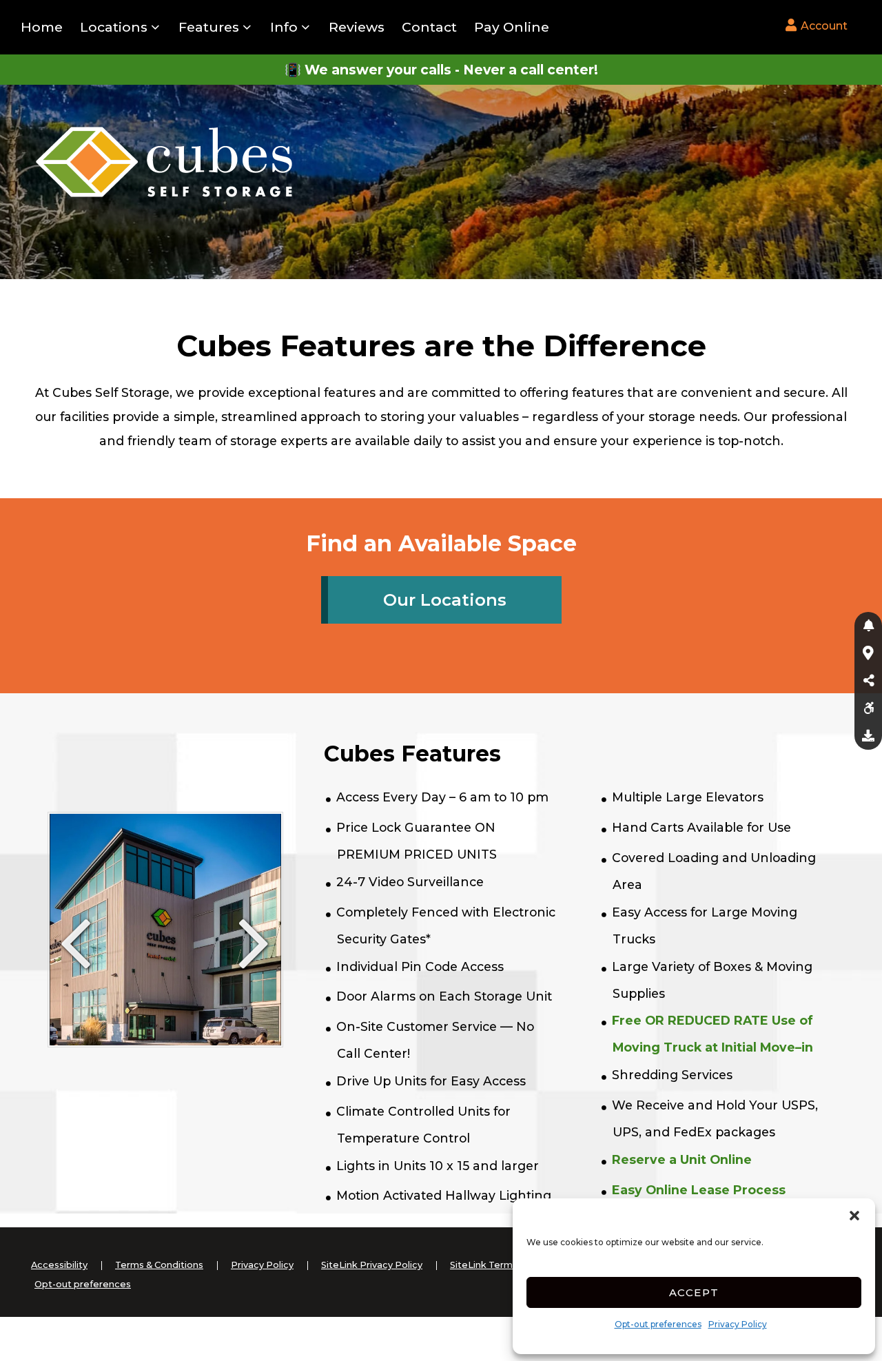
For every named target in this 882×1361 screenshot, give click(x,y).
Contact (429, 27)
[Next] (255, 957)
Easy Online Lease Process (699, 1190)
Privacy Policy (737, 1324)
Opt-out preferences (658, 1324)
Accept (694, 1292)
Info (284, 27)
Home (42, 27)
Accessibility (59, 1265)
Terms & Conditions (159, 1265)
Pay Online (511, 27)
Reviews (356, 27)
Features (208, 27)
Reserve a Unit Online (682, 1159)
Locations (113, 27)
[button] (854, 1215)
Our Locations (444, 600)
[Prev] (75, 957)
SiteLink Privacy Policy (371, 1265)
